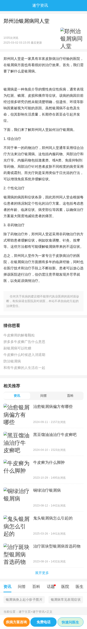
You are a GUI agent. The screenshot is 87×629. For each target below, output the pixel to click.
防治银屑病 (12, 361)
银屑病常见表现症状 (66, 599)
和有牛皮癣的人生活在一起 (24, 368)
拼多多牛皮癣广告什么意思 (24, 342)
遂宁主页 (25, 611)
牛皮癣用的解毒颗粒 (19, 335)
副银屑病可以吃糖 (17, 348)
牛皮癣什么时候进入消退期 (24, 355)
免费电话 (44, 622)
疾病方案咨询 (16, 622)
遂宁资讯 (39, 611)
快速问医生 (70, 622)
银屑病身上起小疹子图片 (24, 599)
